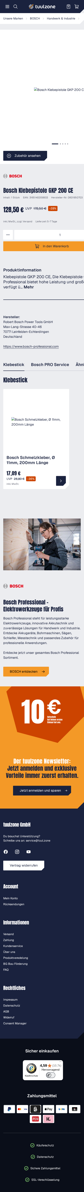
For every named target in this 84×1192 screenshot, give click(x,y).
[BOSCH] (12, 176)
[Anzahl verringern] (8, 235)
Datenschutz (11, 1005)
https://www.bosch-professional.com (31, 346)
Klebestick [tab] (13, 364)
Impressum (10, 999)
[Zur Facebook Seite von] (5, 852)
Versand (27, 221)
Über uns (9, 952)
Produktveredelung (15, 958)
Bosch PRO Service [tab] (50, 364)
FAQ (6, 970)
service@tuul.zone (38, 840)
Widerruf (8, 1017)
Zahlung (8, 940)
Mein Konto (10, 898)
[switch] (50, 1075)
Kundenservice (13, 946)
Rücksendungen (13, 904)
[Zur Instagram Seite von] (17, 852)
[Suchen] (15, 6)
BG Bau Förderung (15, 964)
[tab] (55, 143)
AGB (6, 1011)
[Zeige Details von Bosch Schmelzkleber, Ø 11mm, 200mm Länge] (61, 481)
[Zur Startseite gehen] (42, 6)
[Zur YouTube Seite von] (28, 852)
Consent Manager (15, 1023)
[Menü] (7, 6)
